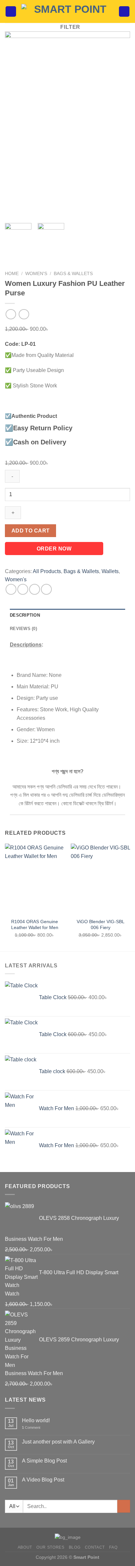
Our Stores (50, 1547)
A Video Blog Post (43, 1479)
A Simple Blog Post (44, 1460)
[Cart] (124, 11)
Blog (74, 1547)
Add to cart (30, 530)
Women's (36, 273)
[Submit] (123, 1506)
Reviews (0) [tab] (23, 628)
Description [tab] (25, 615)
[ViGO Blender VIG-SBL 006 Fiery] (100, 879)
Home (12, 273)
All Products (47, 571)
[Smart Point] (67, 11)
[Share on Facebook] (22, 589)
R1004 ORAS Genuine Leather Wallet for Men (34, 924)
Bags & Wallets (73, 273)
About (25, 1547)
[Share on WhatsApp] (11, 589)
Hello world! (36, 1420)
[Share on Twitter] (34, 589)
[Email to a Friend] (46, 589)
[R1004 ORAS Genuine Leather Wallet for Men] (34, 879)
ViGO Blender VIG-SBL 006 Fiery (101, 924)
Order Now (54, 548)
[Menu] (11, 11)
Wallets (110, 571)
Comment (31, 1427)
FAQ (113, 1547)
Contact (95, 1547)
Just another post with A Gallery (58, 1442)
